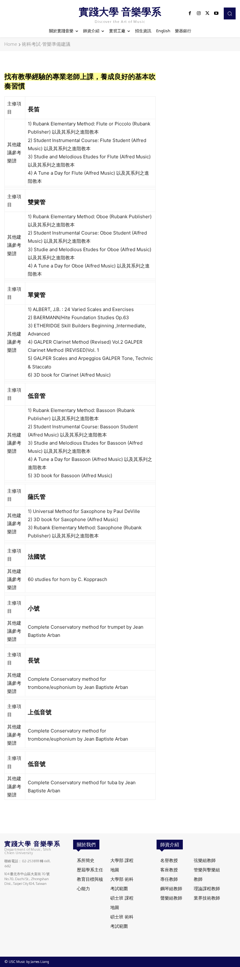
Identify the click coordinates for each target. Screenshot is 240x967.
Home (10, 44)
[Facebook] (190, 13)
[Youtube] (216, 13)
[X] (207, 13)
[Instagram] (198, 13)
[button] (230, 13)
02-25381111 (30, 861)
